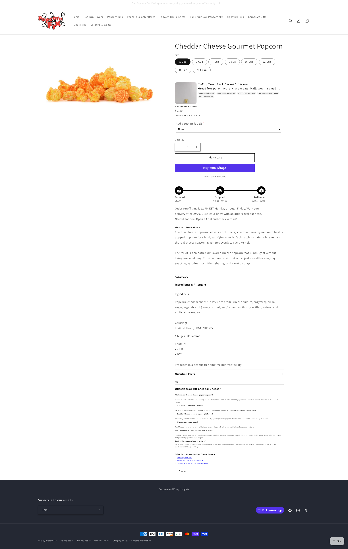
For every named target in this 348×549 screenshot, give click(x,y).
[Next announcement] (309, 3)
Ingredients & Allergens (191, 284)
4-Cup (215, 61)
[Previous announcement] (39, 3)
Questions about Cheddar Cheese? (198, 389)
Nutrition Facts (185, 374)
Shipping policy (120, 540)
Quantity (179, 139)
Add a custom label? (189, 123)
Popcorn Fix (51, 540)
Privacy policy (84, 540)
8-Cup (232, 61)
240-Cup (202, 70)
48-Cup (183, 70)
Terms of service (101, 540)
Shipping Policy (192, 115)
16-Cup (249, 61)
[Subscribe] (99, 510)
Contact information (141, 540)
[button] (291, 21)
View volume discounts (186, 106)
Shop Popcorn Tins (184, 457)
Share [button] (182, 471)
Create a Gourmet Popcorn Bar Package (192, 463)
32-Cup (267, 61)
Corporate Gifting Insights (174, 489)
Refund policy (67, 540)
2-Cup (199, 61)
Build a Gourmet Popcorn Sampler (190, 460)
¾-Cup (183, 61)
